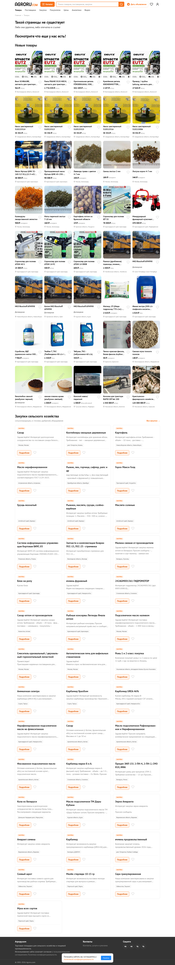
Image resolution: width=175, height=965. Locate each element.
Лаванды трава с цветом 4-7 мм (85, 172)
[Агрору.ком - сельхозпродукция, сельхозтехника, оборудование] (26, 4)
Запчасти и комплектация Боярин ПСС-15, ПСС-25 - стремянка (85, 544)
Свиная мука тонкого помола (142, 352)
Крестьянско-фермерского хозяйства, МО (143, 398)
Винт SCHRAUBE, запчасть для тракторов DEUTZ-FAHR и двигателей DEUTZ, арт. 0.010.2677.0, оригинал (26, 83)
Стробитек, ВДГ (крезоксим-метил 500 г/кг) (25, 353)
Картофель (121, 432)
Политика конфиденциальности (42, 954)
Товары (18, 10)
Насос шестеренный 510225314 (24, 127)
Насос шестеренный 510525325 (83, 127)
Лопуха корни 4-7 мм (142, 171)
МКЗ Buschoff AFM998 (142, 261)
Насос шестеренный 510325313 (53, 127)
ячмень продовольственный (131, 839)
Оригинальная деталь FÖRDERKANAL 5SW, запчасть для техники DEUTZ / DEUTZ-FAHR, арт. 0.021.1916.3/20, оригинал (83, 83)
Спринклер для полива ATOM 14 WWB (84, 262)
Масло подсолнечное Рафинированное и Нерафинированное (135, 727)
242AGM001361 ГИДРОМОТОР (132, 581)
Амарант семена (26, 839)
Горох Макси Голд (125, 467)
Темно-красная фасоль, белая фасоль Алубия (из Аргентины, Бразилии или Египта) (113, 353)
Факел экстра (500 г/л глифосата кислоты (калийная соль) (142, 307)
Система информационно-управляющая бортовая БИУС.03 (38, 544)
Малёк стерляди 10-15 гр (80, 874)
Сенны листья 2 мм (111, 171)
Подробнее (24, 452)
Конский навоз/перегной (81, 397)
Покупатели (55, 10)
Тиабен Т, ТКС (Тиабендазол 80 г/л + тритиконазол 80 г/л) (54, 353)
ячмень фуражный (76, 581)
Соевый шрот (24, 874)
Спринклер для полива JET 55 (113, 217)
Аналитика (76, 10)
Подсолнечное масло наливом (132, 615)
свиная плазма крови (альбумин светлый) (54, 397)
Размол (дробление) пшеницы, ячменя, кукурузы (112, 263)
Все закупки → (153, 420)
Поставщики (30, 10)
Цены (66, 10)
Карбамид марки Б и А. (79, 763)
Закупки (43, 10)
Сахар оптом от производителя (34, 615)
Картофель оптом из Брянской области (83, 217)
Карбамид (72, 839)
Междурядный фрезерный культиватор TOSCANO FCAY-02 (143, 218)
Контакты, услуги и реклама (95, 945)
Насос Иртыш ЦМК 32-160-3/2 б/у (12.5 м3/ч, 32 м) (25, 173)
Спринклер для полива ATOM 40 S (25, 262)
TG (137, 946)
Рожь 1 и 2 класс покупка (129, 653)
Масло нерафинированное (32, 467)
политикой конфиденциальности (79, 959)
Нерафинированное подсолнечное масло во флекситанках (36, 727)
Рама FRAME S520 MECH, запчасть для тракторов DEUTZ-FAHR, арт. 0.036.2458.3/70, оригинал (55, 83)
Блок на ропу (24, 581)
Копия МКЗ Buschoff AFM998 (53, 307)
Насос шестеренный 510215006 (141, 127)
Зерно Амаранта (124, 801)
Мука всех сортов (27, 908)
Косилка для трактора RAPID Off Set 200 (113, 397)
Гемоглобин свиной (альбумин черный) (24, 397)
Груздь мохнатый (27, 505)
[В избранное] (40, 82)
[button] (121, 4)
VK (125, 946)
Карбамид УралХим (77, 691)
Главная (18, 15)
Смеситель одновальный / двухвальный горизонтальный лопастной (38, 655)
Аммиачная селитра (28, 691)
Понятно (106, 958)
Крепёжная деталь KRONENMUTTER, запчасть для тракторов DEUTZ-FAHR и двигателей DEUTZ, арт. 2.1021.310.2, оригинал (114, 83)
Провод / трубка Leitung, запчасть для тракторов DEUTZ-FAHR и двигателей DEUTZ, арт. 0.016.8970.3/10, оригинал (143, 83)
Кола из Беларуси (27, 801)
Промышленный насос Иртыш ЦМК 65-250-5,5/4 (54, 173)
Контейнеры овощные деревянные (86, 432)
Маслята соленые (125, 505)
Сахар (20, 432)
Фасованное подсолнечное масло (36, 763)
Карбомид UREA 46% (127, 691)
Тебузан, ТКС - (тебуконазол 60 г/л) (83, 352)
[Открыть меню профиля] (157, 4)
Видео (87, 10)
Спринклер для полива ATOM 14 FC (54, 262)
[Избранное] (151, 4)
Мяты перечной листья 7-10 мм (54, 217)
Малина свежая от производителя (134, 543)
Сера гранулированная (128, 874)
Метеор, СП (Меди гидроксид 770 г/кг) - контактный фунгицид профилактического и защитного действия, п (113, 307)
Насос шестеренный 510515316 (112, 127)
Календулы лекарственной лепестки (26, 217)
